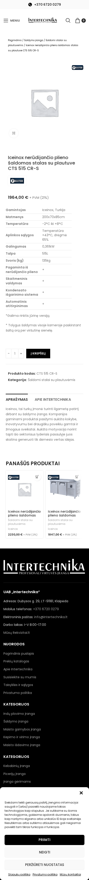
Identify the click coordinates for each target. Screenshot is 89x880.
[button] (81, 793)
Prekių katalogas (16, 661)
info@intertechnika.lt (51, 617)
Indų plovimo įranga (19, 713)
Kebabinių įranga (16, 766)
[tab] (17, 399)
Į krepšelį (38, 353)
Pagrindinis (15, 40)
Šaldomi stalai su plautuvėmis (51, 380)
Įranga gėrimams (17, 781)
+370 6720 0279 (47, 4)
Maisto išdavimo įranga (21, 745)
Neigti (44, 852)
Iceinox (13, 529)
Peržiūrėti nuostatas (44, 864)
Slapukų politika (19, 874)
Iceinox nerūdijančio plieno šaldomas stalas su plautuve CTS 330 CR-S (64, 517)
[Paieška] (68, 20)
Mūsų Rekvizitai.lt (16, 632)
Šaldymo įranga (33, 40)
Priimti (44, 839)
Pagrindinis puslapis (18, 653)
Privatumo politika (45, 874)
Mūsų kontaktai (70, 874)
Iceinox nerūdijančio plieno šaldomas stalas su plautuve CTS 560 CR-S (24, 517)
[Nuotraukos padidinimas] (13, 133)
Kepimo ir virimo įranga (21, 737)
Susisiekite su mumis (19, 677)
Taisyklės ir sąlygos (18, 685)
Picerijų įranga (14, 774)
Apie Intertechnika (17, 669)
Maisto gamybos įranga (22, 729)
